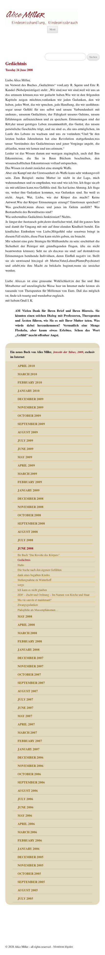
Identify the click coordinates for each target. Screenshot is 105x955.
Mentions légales (63, 947)
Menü (52, 29)
